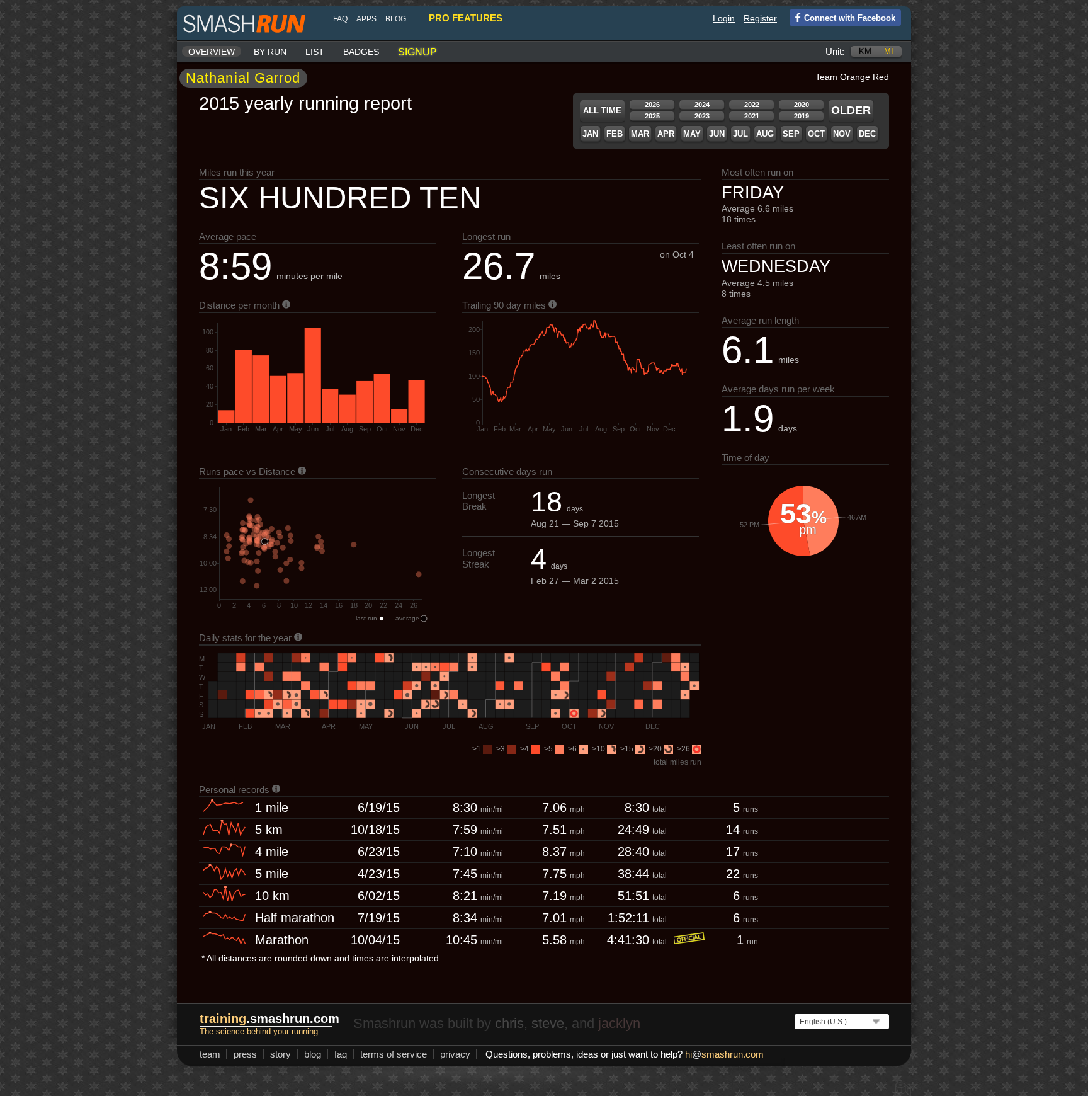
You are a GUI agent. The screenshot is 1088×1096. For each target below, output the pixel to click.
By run (270, 52)
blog (395, 18)
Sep (791, 134)
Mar (640, 134)
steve (547, 1023)
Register (760, 18)
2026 (652, 104)
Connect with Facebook (849, 18)
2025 (652, 116)
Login (724, 18)
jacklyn (619, 1023)
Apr (665, 134)
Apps (366, 18)
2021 (751, 116)
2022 (751, 104)
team (210, 1054)
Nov (842, 134)
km (865, 51)
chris (509, 1023)
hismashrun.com (724, 1054)
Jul (740, 134)
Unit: (834, 51)
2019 (801, 116)
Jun (717, 134)
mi (888, 51)
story (280, 1054)
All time (602, 110)
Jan (590, 134)
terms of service (393, 1054)
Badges (361, 52)
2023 (702, 116)
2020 (801, 104)
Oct (816, 134)
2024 (702, 104)
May (692, 134)
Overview (211, 52)
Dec (867, 134)
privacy (455, 1054)
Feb (614, 134)
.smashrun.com (269, 1018)
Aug (765, 134)
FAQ (340, 18)
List (314, 52)
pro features (465, 18)
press (245, 1054)
